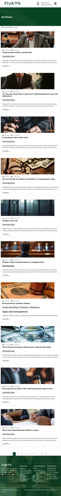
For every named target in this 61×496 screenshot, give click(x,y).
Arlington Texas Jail (9, 221)
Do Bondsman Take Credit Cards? (15, 137)
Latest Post (7, 50)
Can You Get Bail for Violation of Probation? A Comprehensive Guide (28, 179)
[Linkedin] (12, 474)
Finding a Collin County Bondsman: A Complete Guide (23, 262)
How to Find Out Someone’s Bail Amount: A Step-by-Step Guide (26, 347)
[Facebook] (2, 474)
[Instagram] (9, 474)
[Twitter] (5, 474)
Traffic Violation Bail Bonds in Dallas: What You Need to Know (26, 472)
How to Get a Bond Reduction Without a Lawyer (20, 430)
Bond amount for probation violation (16, 303)
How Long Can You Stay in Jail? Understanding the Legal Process (27, 389)
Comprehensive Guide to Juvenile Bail (17, 52)
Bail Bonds (23, 475)
